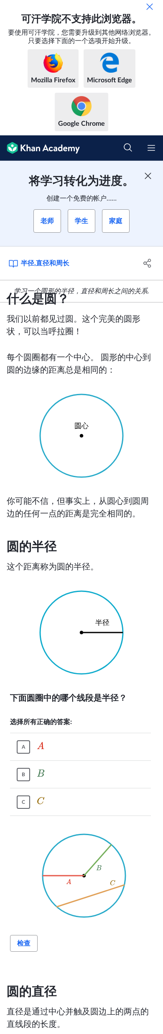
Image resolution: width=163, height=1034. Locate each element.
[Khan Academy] (40, 148)
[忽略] (149, 6)
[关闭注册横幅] (148, 176)
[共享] (147, 263)
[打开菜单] (151, 148)
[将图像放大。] (81, 436)
